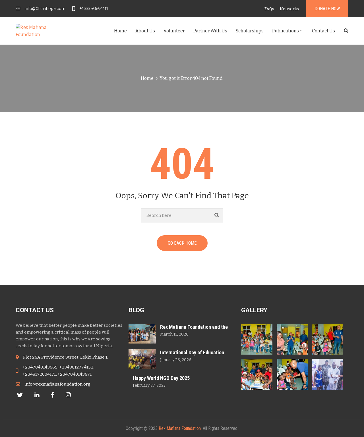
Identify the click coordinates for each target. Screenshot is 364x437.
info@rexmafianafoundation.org (57, 384)
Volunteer (174, 31)
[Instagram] (68, 395)
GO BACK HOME (182, 243)
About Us (145, 31)
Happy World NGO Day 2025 (161, 378)
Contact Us (323, 31)
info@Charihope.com (44, 8)
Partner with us (210, 31)
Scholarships (250, 31)
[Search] (216, 215)
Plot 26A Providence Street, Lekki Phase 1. (65, 357)
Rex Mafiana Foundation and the (194, 327)
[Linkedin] (37, 395)
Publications (285, 31)
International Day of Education (192, 352)
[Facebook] (52, 395)
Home (120, 31)
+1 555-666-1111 (93, 8)
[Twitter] (20, 395)
